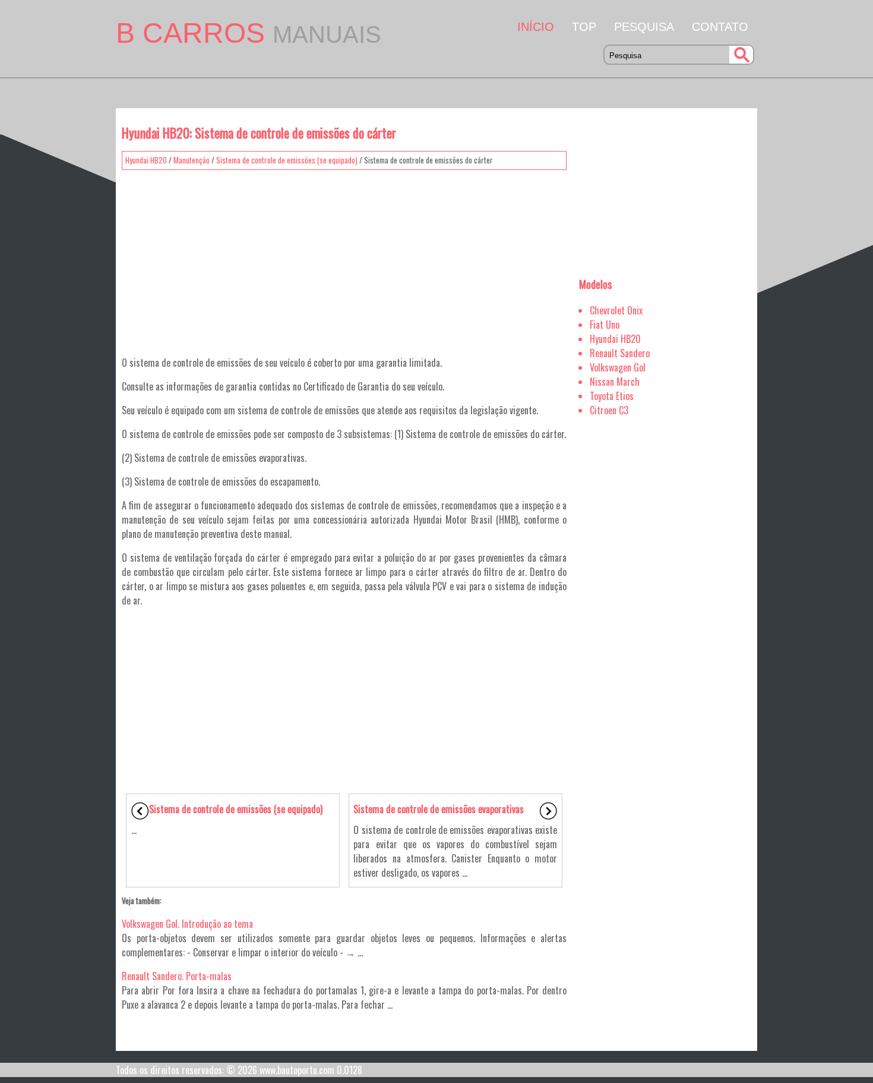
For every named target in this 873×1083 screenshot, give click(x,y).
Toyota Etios (612, 396)
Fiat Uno (604, 324)
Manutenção (191, 160)
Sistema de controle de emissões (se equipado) (287, 160)
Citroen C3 (609, 410)
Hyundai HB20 (146, 160)
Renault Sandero (620, 353)
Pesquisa (644, 26)
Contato (720, 26)
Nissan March (615, 381)
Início (535, 26)
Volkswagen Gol (618, 367)
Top (584, 26)
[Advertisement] (344, 258)
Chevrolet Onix (616, 310)
